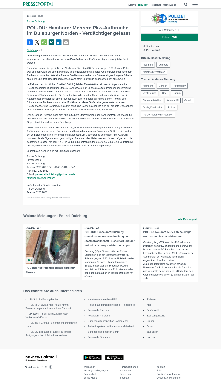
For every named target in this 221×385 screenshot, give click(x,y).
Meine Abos (169, 5)
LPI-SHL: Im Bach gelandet (43, 299)
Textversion (126, 374)
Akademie (125, 370)
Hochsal (151, 337)
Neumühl (148, 64)
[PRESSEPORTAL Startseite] (38, 4)
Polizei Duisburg (36, 21)
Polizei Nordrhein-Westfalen (158, 114)
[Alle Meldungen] (169, 23)
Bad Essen (152, 332)
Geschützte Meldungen (169, 377)
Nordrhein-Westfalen (154, 72)
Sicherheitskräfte (152, 100)
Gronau (151, 321)
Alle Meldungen (168, 30)
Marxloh (163, 86)
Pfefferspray (179, 86)
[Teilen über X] (37, 42)
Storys (132, 5)
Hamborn (148, 86)
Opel (164, 93)
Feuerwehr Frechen (98, 310)
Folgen (166, 37)
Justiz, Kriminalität (152, 107)
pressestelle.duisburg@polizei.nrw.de (55, 174)
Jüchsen (151, 299)
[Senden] (66, 42)
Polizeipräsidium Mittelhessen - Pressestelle (111, 305)
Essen (150, 326)
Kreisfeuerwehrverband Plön (103, 299)
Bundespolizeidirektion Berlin (103, 332)
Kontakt (161, 367)
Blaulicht (143, 5)
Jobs (159, 370)
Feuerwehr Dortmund (99, 337)
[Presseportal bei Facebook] (41, 367)
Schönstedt (153, 310)
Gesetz (188, 100)
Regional (155, 5)
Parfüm (177, 93)
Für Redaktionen (129, 367)
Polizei (171, 107)
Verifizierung (149, 93)
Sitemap (124, 377)
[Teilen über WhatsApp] (44, 42)
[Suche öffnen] (186, 4)
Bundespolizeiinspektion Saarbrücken (108, 321)
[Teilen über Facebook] (30, 42)
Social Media (90, 377)
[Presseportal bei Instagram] (49, 367)
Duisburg (32, 50)
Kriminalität (173, 100)
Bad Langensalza (156, 315)
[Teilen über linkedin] (58, 42)
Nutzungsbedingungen (95, 370)
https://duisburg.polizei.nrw (41, 178)
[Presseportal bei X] (45, 367)
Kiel (149, 305)
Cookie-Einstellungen (168, 374)
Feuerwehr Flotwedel (99, 315)
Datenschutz (90, 374)
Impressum (89, 367)
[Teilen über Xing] (51, 42)
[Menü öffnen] (195, 4)
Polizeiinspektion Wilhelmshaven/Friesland (111, 326)
